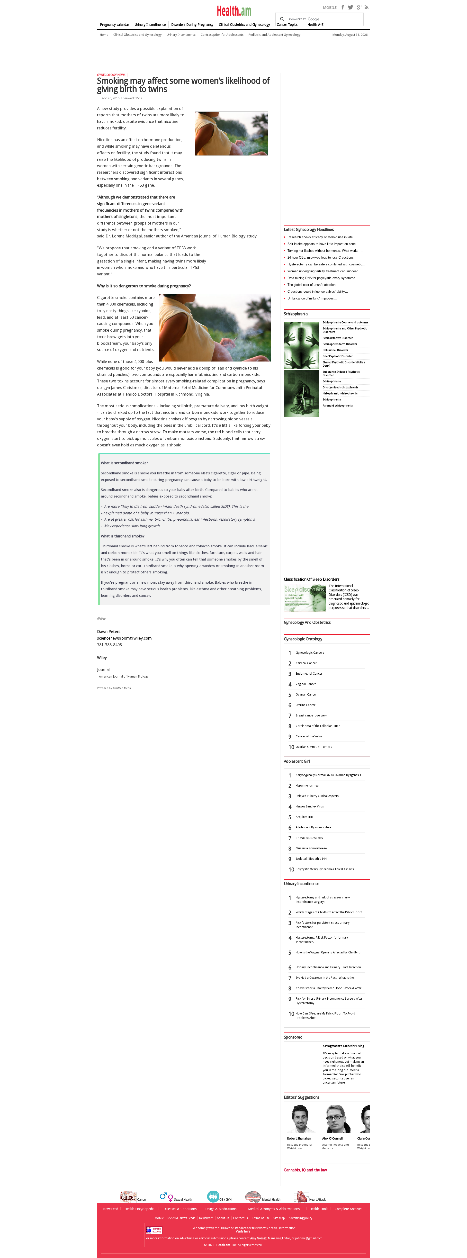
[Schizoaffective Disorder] (301, 415)
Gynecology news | (112, 75)
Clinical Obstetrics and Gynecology (137, 34)
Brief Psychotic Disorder (337, 356)
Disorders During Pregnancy (192, 25)
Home (104, 34)
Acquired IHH (304, 817)
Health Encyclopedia (139, 1208)
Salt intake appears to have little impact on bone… (323, 244)
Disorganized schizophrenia (340, 387)
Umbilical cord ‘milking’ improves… (312, 298)
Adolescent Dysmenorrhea (313, 827)
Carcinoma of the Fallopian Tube (318, 726)
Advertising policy (300, 1218)
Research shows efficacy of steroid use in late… (321, 237)
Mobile (159, 1218)
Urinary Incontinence (150, 25)
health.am (233, 11)
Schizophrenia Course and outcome (345, 322)
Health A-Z (315, 25)
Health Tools (318, 1208)
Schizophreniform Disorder (340, 344)
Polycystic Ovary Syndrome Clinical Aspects (325, 869)
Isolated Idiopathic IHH (311, 858)
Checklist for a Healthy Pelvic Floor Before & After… (330, 988)
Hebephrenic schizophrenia (340, 393)
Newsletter (206, 1218)
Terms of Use (260, 1218)
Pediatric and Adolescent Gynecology (274, 34)
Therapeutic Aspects (309, 838)
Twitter (350, 7)
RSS (366, 7)
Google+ (359, 7)
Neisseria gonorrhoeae (311, 848)
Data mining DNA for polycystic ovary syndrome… (322, 278)
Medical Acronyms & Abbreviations (274, 1208)
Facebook (342, 7)
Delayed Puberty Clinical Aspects (317, 796)
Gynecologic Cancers (310, 652)
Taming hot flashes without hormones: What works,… (325, 251)
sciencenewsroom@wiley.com (124, 638)
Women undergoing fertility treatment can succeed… (324, 271)
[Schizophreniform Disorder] (301, 367)
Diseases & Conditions (180, 1208)
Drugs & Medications (220, 1208)
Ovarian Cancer (306, 694)
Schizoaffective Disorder (338, 338)
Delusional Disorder (335, 350)
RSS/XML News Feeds (181, 1218)
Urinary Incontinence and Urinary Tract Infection (328, 967)
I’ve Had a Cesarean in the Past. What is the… (326, 977)
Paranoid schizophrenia (338, 405)
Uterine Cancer (305, 705)
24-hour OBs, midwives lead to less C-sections (320, 257)
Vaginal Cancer (306, 684)
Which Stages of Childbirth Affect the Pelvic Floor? (329, 912)
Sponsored (293, 1037)
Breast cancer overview (311, 715)
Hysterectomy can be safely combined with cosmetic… (326, 264)
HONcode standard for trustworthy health (249, 1228)
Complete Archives (348, 1208)
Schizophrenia (295, 313)
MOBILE (330, 7)
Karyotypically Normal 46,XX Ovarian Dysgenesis (328, 775)
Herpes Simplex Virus (310, 806)
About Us (223, 1218)
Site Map (279, 1218)
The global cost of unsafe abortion (311, 285)
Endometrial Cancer (309, 673)
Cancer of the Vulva (309, 736)
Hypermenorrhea (307, 785)
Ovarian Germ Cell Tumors (314, 747)
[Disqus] (187, 769)
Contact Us (240, 1218)
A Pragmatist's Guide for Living (343, 1046)
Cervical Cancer (306, 663)
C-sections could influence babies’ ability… (317, 291)
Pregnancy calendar (114, 25)
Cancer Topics (287, 25)
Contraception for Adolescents (222, 34)
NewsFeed (110, 1208)
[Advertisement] (185, 52)
